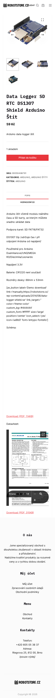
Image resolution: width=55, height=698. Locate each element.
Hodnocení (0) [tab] (27, 202)
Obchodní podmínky (27, 591)
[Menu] (50, 5)
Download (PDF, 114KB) (19, 416)
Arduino (25, 177)
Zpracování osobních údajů (27, 587)
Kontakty (27, 618)
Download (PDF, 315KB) (20, 512)
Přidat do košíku (27, 157)
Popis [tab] (27, 195)
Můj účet (27, 583)
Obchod (27, 614)
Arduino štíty (39, 177)
